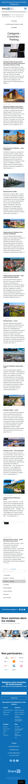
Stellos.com (14, 4)
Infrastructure (6, 728)
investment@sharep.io (14, 753)
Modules (5, 726)
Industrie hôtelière (19, 714)
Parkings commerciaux (18, 717)
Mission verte (6, 712)
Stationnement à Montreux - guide (12, 498)
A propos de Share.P (8, 710)
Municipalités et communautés (18, 720)
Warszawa (7, 45)
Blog (16, 724)
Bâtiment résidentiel (19, 712)
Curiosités (14, 21)
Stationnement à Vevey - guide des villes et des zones (13, 540)
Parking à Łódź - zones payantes (13, 450)
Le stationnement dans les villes (14, 24)
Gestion (5, 731)
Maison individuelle (19, 710)
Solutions (17, 707)
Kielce (6, 304)
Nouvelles (14, 27)
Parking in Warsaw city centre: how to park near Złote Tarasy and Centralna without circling (14, 63)
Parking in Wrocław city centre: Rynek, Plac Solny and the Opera (13, 107)
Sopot (6, 396)
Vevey (6, 523)
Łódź (6, 439)
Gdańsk (7, 90)
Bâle (6, 175)
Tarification (6, 735)
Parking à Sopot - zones (10, 410)
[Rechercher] (25, 571)
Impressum (5, 714)
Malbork (7, 220)
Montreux (7, 481)
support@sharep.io (14, 746)
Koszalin (7, 259)
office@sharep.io (14, 749)
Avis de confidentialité (16, 778)
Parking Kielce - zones (10, 321)
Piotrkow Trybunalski (11, 350)
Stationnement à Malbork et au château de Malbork (13, 233)
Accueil (5, 707)
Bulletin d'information (18, 735)
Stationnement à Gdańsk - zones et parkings (13, 148)
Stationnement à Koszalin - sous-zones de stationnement (13, 276)
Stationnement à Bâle (10, 191)
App (4, 733)
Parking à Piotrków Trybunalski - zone (13, 366)
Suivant (14, 569)
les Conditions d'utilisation (15, 779)
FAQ (16, 737)
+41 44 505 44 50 (14, 755)
